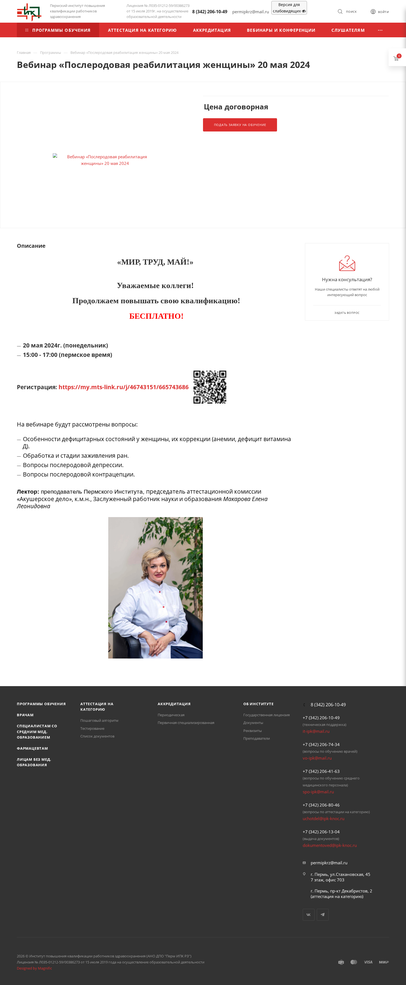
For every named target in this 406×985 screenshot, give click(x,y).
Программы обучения (41, 703)
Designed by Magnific (34, 968)
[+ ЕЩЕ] (380, 30)
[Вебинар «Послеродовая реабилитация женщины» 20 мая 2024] (105, 160)
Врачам (25, 714)
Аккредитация (174, 703)
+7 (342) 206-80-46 (321, 805)
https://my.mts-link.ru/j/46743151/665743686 (124, 387)
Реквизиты (252, 730)
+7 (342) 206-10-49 (321, 717)
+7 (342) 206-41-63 (321, 771)
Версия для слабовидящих (287, 8)
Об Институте (258, 703)
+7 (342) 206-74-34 (321, 744)
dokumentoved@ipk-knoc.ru (330, 845)
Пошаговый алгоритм (99, 720)
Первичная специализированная (186, 722)
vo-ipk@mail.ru (317, 758)
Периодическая (171, 714)
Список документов (97, 736)
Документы (253, 722)
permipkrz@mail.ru (329, 862)
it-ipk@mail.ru (316, 731)
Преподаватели (256, 738)
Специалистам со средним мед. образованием (37, 731)
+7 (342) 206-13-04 (321, 831)
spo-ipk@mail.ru (318, 791)
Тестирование (92, 728)
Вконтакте (309, 915)
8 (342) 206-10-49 (209, 12)
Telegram (323, 915)
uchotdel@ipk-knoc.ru (323, 818)
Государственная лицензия (266, 714)
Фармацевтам (32, 748)
